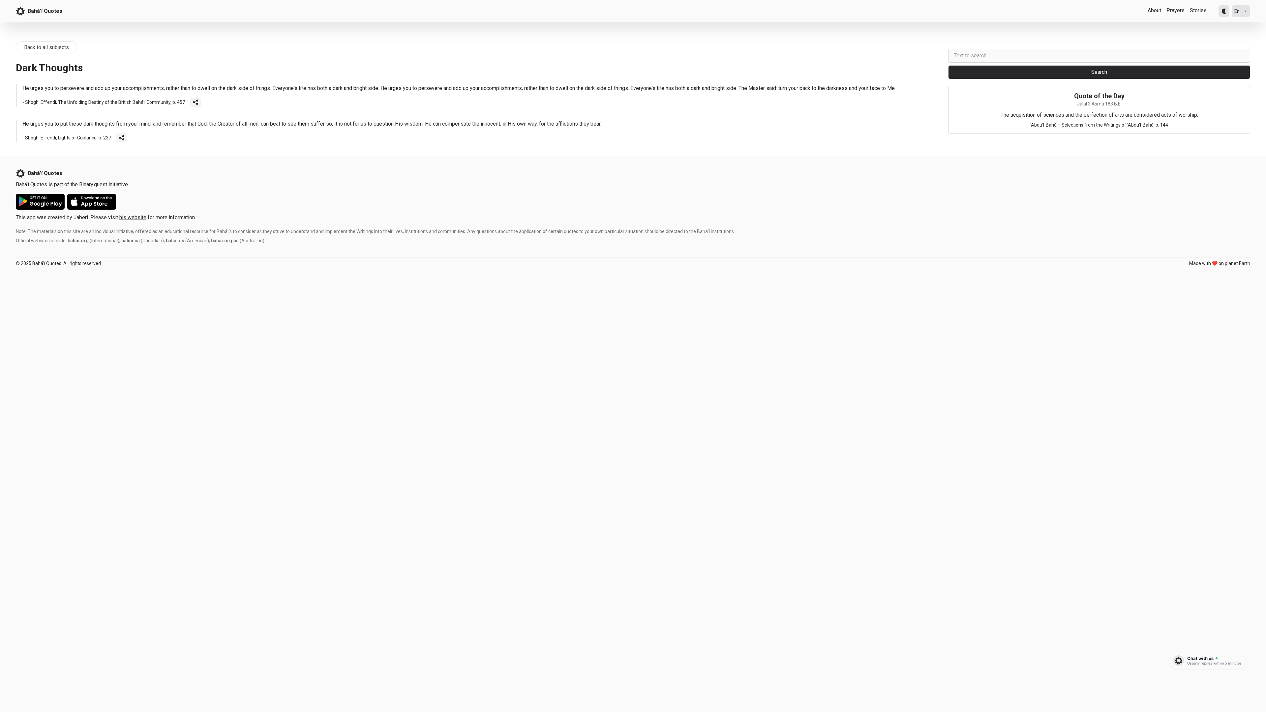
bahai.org (78, 240)
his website (132, 217)
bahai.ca (130, 240)
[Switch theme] (1224, 11)
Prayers (1175, 10)
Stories (1198, 10)
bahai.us (175, 240)
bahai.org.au (225, 240)
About (1154, 10)
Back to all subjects (46, 47)
